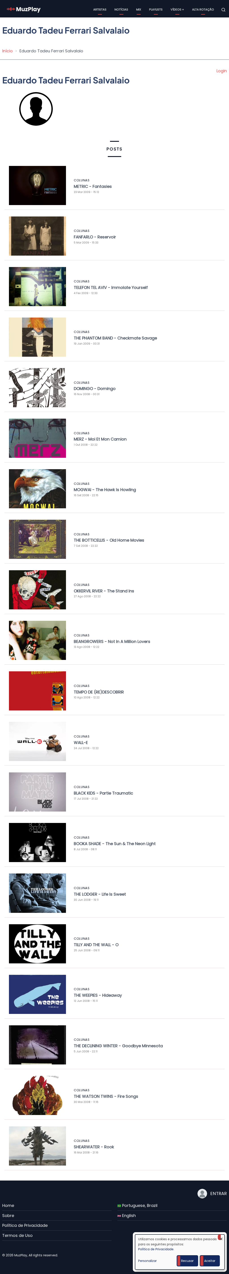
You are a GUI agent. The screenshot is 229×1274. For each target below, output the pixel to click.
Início (7, 51)
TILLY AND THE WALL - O (96, 945)
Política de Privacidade (25, 1225)
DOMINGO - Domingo (95, 388)
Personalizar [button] (147, 1261)
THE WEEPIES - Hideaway (98, 995)
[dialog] (180, 1252)
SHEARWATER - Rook (94, 1147)
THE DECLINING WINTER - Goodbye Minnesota (118, 1046)
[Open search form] (223, 9)
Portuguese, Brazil (139, 1205)
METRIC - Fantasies (93, 186)
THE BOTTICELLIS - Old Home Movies (109, 540)
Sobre (8, 1215)
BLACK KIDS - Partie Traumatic (103, 793)
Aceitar (209, 1261)
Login (221, 71)
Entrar (218, 1193)
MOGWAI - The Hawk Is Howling (105, 489)
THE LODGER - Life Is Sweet (100, 894)
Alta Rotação (203, 9)
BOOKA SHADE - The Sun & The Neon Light (115, 843)
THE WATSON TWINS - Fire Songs (106, 1096)
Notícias (121, 9)
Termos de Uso (17, 1235)
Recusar (187, 1261)
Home (8, 1205)
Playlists (156, 9)
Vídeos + (177, 9)
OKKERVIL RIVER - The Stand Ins (104, 591)
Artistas (99, 9)
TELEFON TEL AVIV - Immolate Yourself (111, 287)
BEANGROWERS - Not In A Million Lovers (112, 641)
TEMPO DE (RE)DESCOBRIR (99, 692)
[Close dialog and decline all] (221, 1237)
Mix (138, 9)
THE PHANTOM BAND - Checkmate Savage (115, 338)
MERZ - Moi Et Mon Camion (100, 439)
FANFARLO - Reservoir (95, 237)
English (128, 1215)
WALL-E (81, 742)
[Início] (23, 9)
